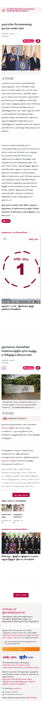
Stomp (36, 667)
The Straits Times (8, 665)
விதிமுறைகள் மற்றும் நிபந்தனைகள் (14, 635)
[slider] (21, 299)
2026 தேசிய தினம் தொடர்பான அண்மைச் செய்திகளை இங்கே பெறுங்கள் (20, 10)
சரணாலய (6, 428)
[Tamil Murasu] (9, 657)
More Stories (21, 595)
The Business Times (23, 665)
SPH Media (33, 697)
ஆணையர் (6, 460)
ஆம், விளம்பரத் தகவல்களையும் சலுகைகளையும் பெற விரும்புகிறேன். (20, 642)
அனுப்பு (21, 649)
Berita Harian (18, 667)
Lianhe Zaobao (7, 667)
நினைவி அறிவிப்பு (18, 684)
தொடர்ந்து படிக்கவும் (21, 495)
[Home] (26, 657)
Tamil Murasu (28, 667)
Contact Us (17, 688)
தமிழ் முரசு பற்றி (8, 679)
